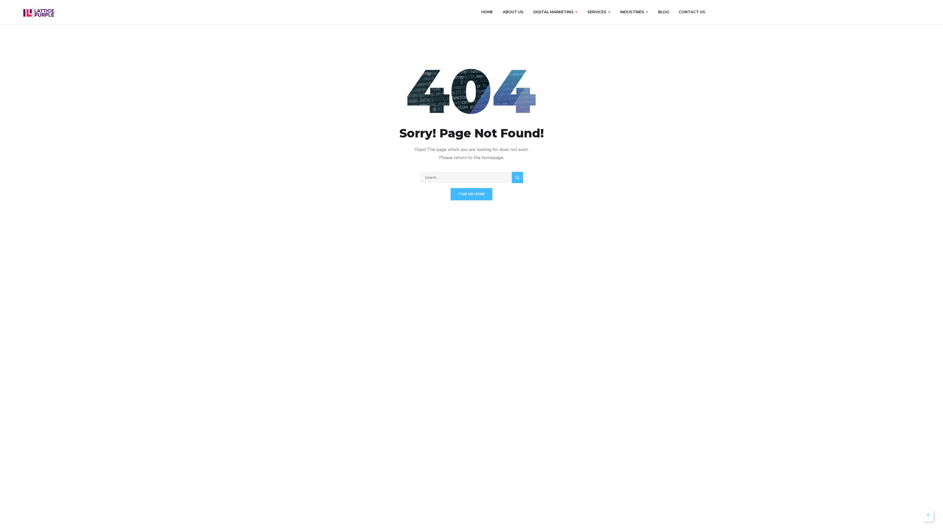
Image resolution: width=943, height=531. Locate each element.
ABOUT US (513, 12)
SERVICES (596, 12)
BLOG (663, 12)
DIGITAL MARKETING (553, 12)
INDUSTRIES (632, 12)
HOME (487, 12)
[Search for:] (471, 177)
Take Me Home (471, 194)
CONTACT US (692, 12)
